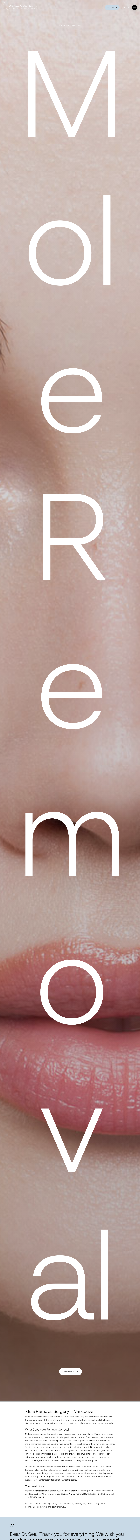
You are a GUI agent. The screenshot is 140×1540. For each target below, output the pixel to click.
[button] (134, 7)
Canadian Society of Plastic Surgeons (58, 1480)
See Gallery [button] (69, 1372)
